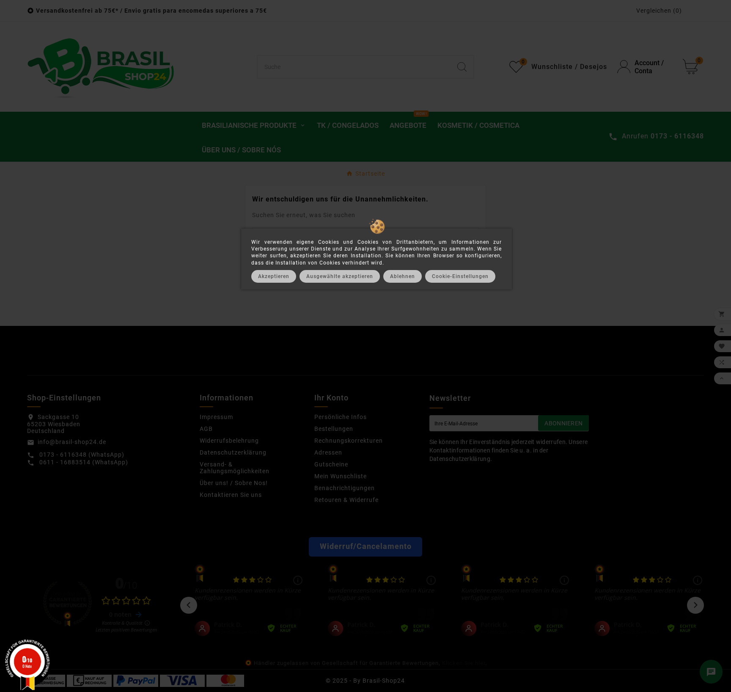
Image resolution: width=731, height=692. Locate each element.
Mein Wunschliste (340, 476)
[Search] (462, 67)
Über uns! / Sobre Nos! (234, 483)
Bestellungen (333, 428)
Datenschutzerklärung (233, 452)
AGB (206, 428)
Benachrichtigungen (344, 488)
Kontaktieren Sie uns (231, 494)
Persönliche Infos (340, 417)
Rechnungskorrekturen (348, 440)
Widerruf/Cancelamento (366, 546)
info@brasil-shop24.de (72, 441)
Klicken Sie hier (463, 663)
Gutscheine (331, 464)
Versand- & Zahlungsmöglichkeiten (234, 467)
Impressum (216, 417)
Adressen (328, 452)
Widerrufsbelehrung (229, 440)
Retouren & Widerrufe (346, 499)
